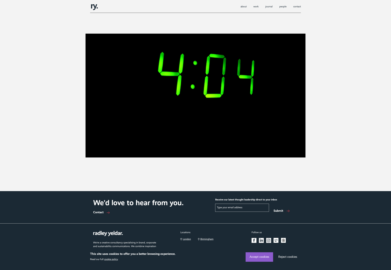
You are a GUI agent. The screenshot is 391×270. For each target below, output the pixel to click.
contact (297, 7)
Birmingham (207, 239)
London (187, 239)
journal (269, 7)
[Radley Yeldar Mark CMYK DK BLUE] (94, 7)
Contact (98, 212)
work (256, 7)
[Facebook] (254, 240)
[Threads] (283, 241)
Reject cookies (287, 257)
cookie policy (111, 259)
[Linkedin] (261, 240)
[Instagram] (268, 240)
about (244, 7)
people (283, 7)
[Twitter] (276, 240)
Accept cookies (259, 257)
